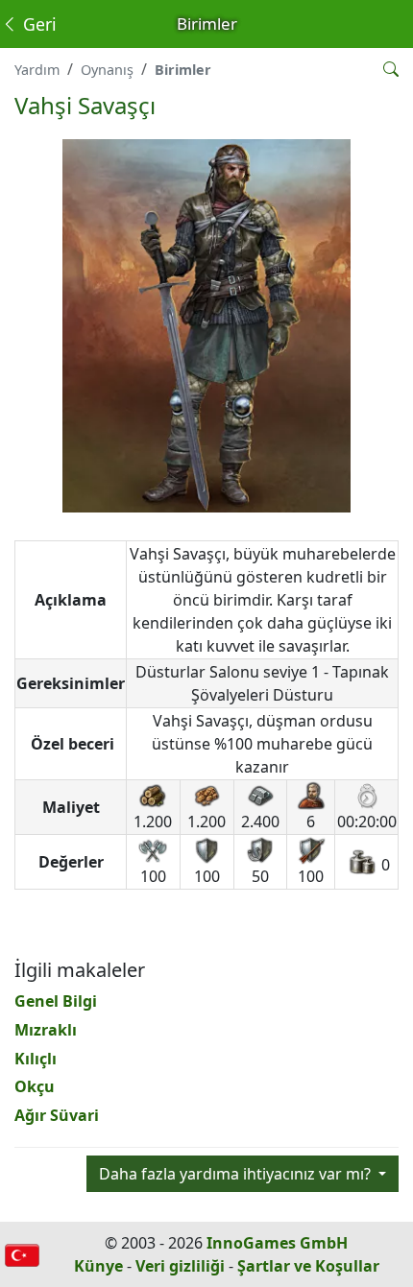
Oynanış (107, 69)
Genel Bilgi (55, 1001)
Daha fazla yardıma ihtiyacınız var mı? (237, 1173)
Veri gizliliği (180, 1265)
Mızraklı (45, 1029)
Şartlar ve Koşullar (308, 1265)
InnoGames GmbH (277, 1242)
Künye (98, 1265)
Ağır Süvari (56, 1115)
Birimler (183, 69)
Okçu (34, 1086)
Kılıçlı (35, 1058)
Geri (37, 24)
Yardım (37, 69)
